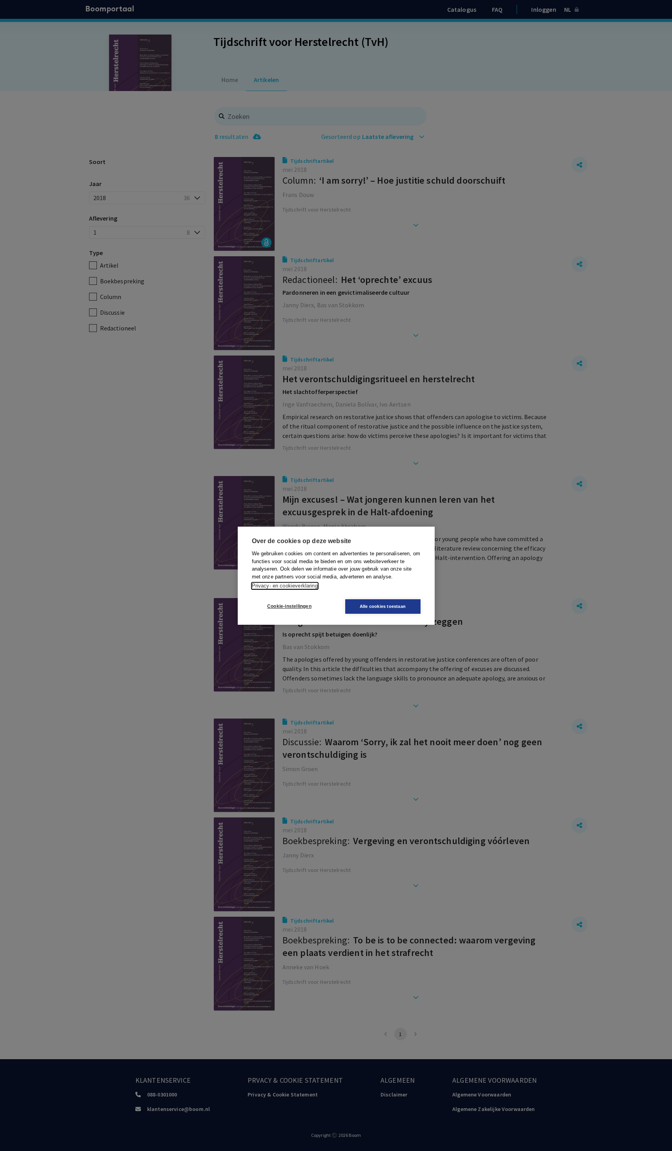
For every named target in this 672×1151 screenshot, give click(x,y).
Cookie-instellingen (289, 606)
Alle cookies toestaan (383, 606)
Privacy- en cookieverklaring (285, 586)
